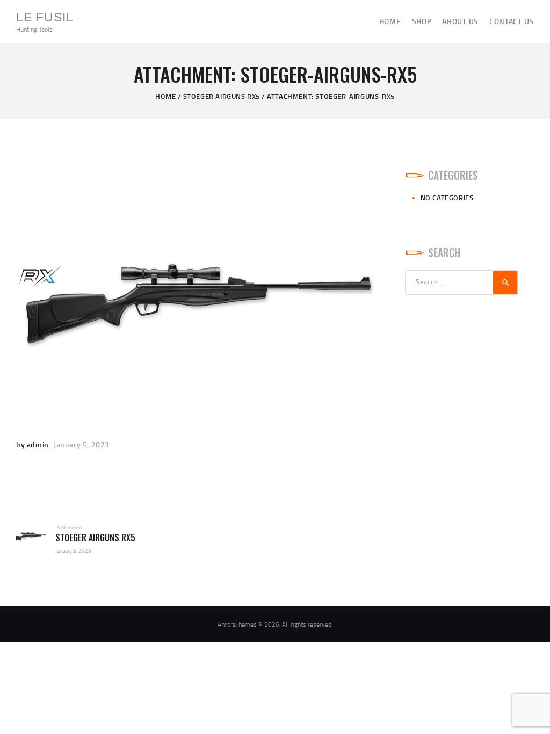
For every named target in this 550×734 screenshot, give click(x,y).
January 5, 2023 (82, 444)
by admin (33, 444)
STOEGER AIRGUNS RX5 (221, 96)
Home (165, 96)
